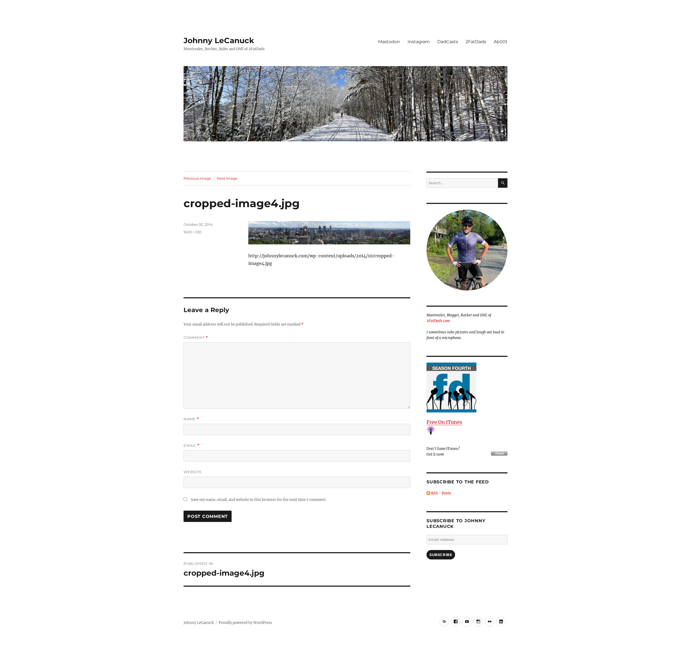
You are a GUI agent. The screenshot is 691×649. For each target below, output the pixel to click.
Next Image (227, 178)
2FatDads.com (438, 321)
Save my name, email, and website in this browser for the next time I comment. (258, 499)
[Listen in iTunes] (466, 387)
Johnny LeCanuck (219, 40)
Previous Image (197, 178)
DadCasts (447, 41)
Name (191, 419)
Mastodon (389, 41)
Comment (196, 337)
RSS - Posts (440, 493)
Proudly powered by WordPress (245, 622)
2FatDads (476, 41)
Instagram (419, 41)
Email (192, 445)
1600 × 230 (193, 232)
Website (193, 472)
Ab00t (500, 41)
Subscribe (440, 554)
